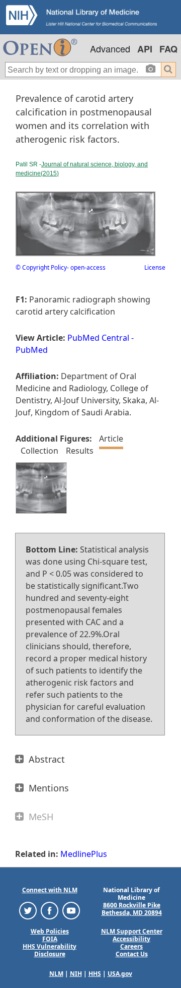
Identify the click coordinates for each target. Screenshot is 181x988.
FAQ (168, 48)
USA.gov (120, 973)
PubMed (32, 349)
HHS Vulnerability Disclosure (49, 950)
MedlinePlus (83, 853)
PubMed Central (98, 337)
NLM (56, 973)
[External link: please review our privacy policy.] (28, 909)
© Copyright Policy (41, 267)
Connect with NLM (49, 890)
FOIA (49, 939)
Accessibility (131, 939)
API (144, 48)
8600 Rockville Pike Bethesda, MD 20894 (132, 909)
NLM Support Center (131, 931)
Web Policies (50, 931)
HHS (94, 973)
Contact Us (132, 954)
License (154, 267)
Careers (131, 946)
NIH (76, 973)
